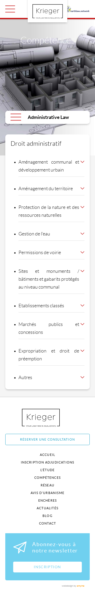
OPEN (10, 9)
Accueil (47, 454)
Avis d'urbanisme (47, 493)
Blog (47, 515)
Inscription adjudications (47, 462)
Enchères (47, 500)
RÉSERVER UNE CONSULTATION (47, 439)
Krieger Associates (47, 417)
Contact (47, 523)
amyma (80, 586)
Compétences (47, 477)
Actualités (47, 508)
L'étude (47, 470)
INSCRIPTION (47, 567)
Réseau (47, 485)
